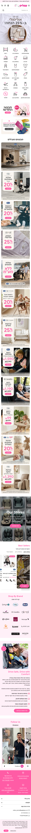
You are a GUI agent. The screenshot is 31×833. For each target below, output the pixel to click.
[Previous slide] (22, 42)
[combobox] (15, 10)
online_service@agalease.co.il (20, 810)
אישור (6, 830)
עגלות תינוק (13, 571)
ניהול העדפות (13, 830)
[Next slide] (9, 42)
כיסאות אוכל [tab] (10, 552)
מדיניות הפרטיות (18, 827)
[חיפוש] (3, 10)
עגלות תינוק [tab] (27, 552)
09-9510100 (6, 778)
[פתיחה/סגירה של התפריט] (29, 5)
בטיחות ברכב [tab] (18, 552)
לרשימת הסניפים (23, 778)
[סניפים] (8, 5)
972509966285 (24, 815)
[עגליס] (15, 110)
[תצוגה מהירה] (5, 556)
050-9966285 (6, 780)
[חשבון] (5, 5)
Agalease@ (15, 725)
